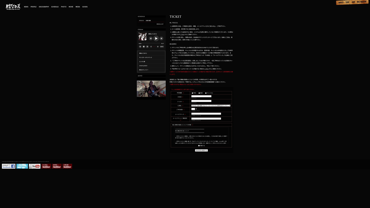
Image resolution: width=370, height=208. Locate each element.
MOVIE (71, 7)
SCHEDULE (55, 7)
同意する (202, 145)
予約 (194, 93)
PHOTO (63, 7)
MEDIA (78, 7)
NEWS (26, 7)
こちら (182, 34)
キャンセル (210, 93)
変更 (201, 93)
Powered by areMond (43, 161)
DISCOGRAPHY (44, 7)
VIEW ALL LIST (160, 24)
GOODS (84, 7)
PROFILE (34, 7)
